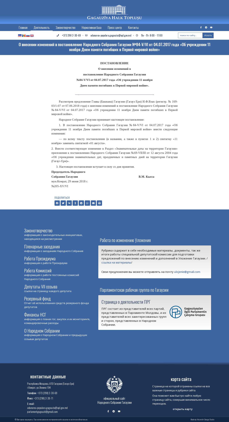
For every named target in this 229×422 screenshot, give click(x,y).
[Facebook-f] (201, 27)
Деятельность (42, 27)
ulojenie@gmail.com (187, 272)
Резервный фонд (37, 298)
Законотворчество (65, 27)
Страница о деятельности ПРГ (125, 301)
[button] (57, 203)
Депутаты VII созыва (40, 286)
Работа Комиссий (38, 270)
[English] (32, 35)
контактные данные (48, 376)
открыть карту (182, 409)
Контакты (133, 27)
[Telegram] (206, 27)
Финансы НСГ (35, 314)
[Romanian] (24, 35)
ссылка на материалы (116, 262)
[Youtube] (211, 27)
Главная (23, 27)
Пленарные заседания (42, 246)
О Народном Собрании (42, 330)
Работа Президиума (39, 258)
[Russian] (28, 35)
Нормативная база (91, 27)
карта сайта (181, 378)
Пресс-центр (115, 27)
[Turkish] (20, 35)
